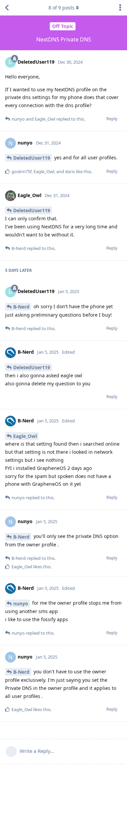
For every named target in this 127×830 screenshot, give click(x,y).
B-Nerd (21, 307)
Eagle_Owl (25, 436)
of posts (61, 7)
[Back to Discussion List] (7, 7)
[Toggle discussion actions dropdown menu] (120, 7)
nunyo (20, 603)
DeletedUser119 (31, 158)
